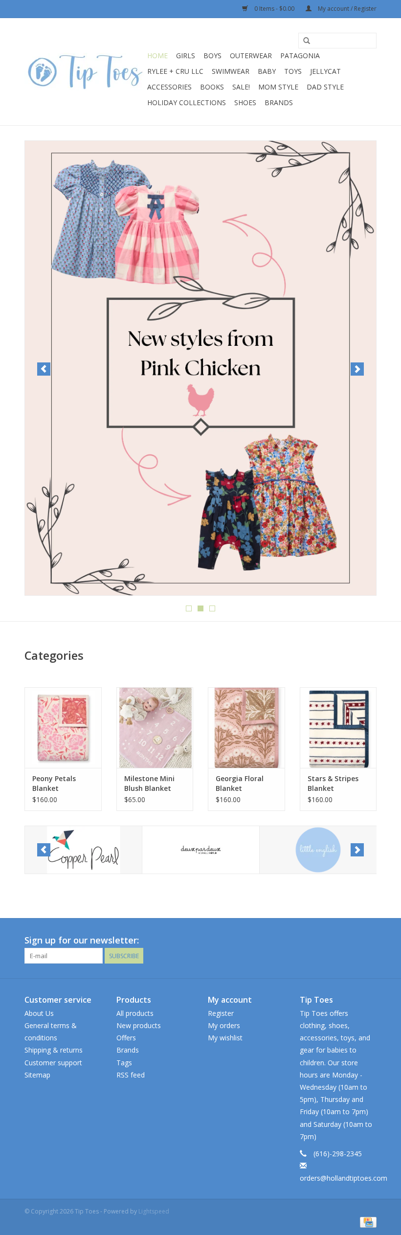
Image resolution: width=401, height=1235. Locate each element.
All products (135, 1013)
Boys (212, 55)
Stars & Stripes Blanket (333, 783)
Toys (293, 71)
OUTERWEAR (251, 55)
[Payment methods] (366, 1221)
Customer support (53, 1062)
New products (138, 1025)
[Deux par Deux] (83, 850)
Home (157, 55)
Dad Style (325, 86)
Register (221, 1013)
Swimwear (230, 71)
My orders (224, 1025)
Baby (267, 71)
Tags (124, 1062)
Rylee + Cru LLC (175, 71)
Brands (279, 102)
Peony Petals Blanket (54, 783)
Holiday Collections (186, 102)
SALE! (241, 86)
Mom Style (278, 86)
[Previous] (43, 369)
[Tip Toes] (84, 71)
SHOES (245, 102)
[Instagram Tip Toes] (369, 940)
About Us (39, 1013)
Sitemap (37, 1074)
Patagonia (300, 55)
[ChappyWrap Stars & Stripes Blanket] (338, 727)
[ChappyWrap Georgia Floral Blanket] (246, 727)
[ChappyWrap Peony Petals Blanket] (63, 727)
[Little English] (200, 850)
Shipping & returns (53, 1050)
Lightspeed (153, 1211)
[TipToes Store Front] (200, 239)
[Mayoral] (318, 850)
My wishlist (225, 1037)
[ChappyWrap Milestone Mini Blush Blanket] (155, 727)
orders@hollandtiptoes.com (343, 1178)
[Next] (357, 369)
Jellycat (325, 71)
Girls (185, 55)
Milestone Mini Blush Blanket (149, 783)
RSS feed (130, 1074)
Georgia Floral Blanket (240, 783)
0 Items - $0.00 (274, 8)
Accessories (169, 86)
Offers (126, 1037)
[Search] (306, 41)
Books (212, 86)
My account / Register (346, 8)
